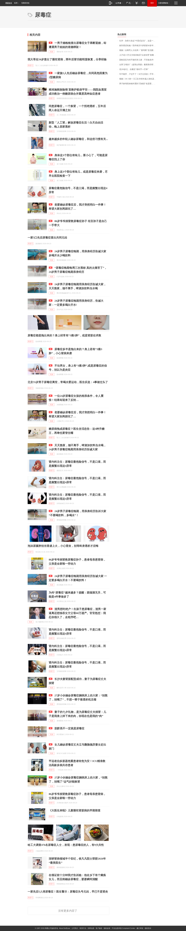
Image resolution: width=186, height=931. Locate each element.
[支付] (137, 3)
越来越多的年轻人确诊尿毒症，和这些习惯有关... (78, 138)
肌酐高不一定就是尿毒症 (69, 728)
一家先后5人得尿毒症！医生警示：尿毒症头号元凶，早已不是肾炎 (68, 891)
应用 (15, 3)
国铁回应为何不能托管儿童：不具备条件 (136, 60)
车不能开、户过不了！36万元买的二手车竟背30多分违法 (138, 74)
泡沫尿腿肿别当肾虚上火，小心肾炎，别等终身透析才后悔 (63, 545)
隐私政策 (107, 928)
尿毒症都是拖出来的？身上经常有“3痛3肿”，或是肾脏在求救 (64, 335)
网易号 (30, 65)
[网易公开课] (119, 3)
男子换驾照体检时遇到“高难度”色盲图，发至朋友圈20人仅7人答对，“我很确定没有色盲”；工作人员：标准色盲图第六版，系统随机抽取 (138, 84)
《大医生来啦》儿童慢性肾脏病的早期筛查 (74, 810)
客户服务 (99, 928)
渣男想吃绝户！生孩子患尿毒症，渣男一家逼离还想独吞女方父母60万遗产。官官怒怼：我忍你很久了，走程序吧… (77, 613)
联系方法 (83, 928)
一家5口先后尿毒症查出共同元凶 (47, 237)
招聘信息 (91, 928)
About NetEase (64, 928)
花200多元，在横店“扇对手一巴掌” (134, 69)
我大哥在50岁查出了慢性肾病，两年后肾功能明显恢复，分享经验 (67, 59)
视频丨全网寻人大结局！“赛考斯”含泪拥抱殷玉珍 (138, 50)
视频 (51, 52)
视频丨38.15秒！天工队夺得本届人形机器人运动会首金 (138, 79)
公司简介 (75, 928)
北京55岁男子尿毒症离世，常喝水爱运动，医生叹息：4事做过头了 (68, 382)
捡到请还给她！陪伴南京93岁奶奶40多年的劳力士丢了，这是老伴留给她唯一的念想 (138, 46)
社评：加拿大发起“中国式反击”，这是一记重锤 (138, 41)
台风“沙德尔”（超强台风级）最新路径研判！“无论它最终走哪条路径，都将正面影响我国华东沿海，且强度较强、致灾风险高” (138, 65)
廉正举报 (140, 928)
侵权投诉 (148, 928)
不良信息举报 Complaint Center (123, 928)
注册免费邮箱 (163, 3)
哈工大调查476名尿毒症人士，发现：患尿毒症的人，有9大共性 (66, 844)
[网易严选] (129, 3)
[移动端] (110, 3)
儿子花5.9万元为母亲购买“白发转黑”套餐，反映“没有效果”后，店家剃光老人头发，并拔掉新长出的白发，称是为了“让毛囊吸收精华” (138, 55)
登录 (152, 3)
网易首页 (8, 3)
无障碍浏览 (25, 3)
